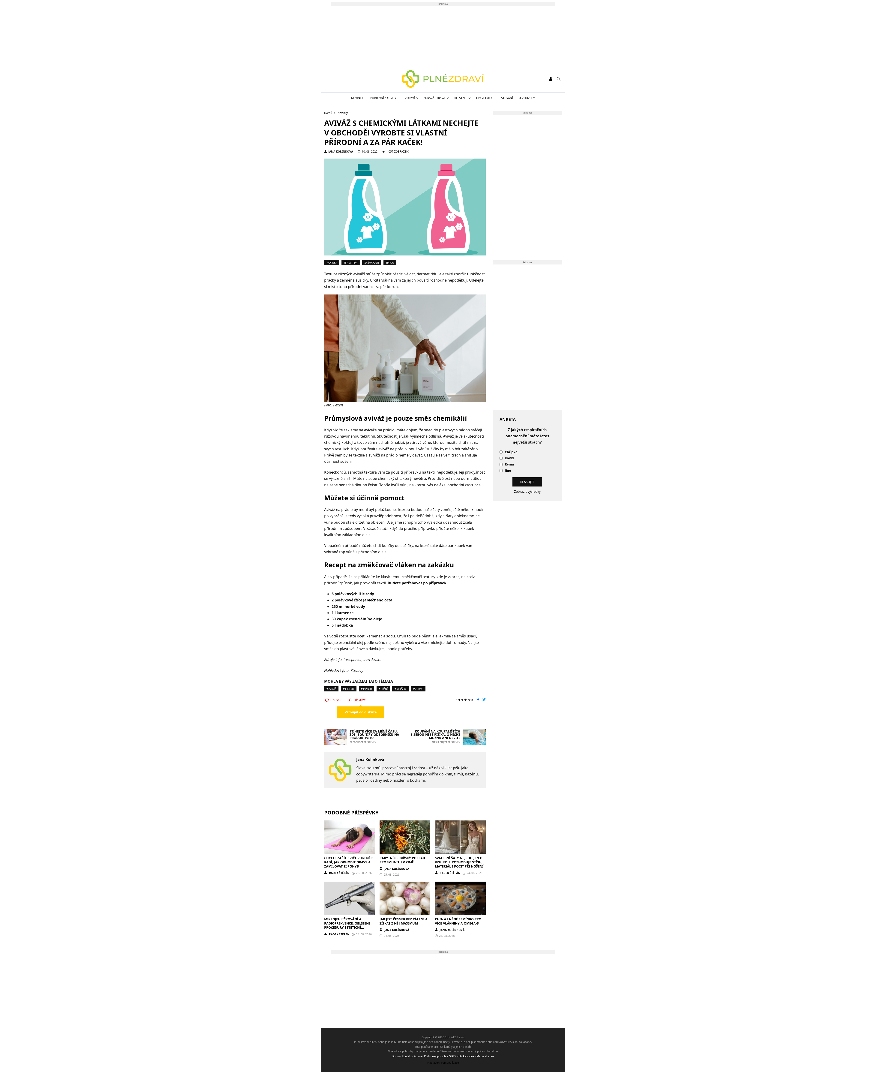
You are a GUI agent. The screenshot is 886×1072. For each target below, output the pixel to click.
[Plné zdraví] (443, 79)
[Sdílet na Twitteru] (484, 700)
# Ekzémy (348, 689)
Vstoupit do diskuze (361, 712)
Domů (396, 1056)
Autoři (418, 1056)
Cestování (505, 98)
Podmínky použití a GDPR (440, 1056)
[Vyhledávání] (558, 79)
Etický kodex (466, 1056)
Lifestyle (460, 98)
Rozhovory (526, 98)
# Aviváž (331, 689)
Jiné (508, 471)
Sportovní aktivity (382, 98)
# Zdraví (418, 689)
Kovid (509, 458)
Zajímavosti (372, 262)
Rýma (509, 464)
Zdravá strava (434, 98)
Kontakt (407, 1056)
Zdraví (410, 98)
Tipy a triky (484, 98)
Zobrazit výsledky (527, 491)
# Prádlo (366, 689)
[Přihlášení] (551, 79)
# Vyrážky (400, 689)
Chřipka (511, 452)
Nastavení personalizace (443, 1063)
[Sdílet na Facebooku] (478, 700)
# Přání (383, 689)
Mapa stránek (485, 1056)
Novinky (357, 98)
